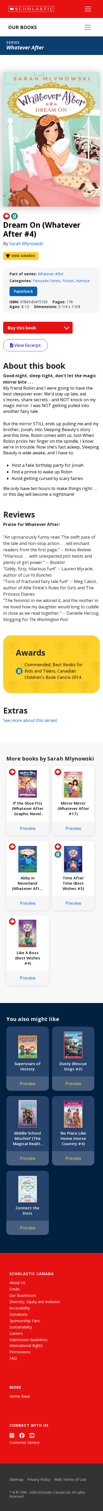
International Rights (26, 1345)
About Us (17, 1282)
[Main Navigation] (88, 9)
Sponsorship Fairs (25, 1320)
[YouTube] (32, 1435)
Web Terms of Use (70, 1479)
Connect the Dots (27, 1210)
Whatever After (51, 273)
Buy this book (22, 328)
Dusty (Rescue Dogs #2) (73, 1066)
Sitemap (17, 1479)
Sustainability (21, 1327)
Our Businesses (23, 1295)
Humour (83, 280)
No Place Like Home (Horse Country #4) (73, 1138)
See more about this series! (30, 720)
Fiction (68, 280)
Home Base (20, 1396)
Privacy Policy (38, 1479)
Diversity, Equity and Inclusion (35, 1301)
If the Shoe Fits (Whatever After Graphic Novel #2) (27, 808)
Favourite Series (46, 280)
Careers (16, 1333)
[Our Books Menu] (88, 27)
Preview (27, 828)
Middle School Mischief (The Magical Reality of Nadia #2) (27, 1138)
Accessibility (20, 1308)
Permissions (20, 1351)
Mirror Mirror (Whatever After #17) (73, 808)
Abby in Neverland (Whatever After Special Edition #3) (27, 883)
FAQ (13, 1358)
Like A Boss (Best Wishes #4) (27, 958)
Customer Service (25, 1442)
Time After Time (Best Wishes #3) (73, 883)
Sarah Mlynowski (26, 243)
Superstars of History (27, 1066)
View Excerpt (27, 345)
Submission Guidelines (29, 1339)
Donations (18, 1314)
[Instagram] (12, 1435)
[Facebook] (22, 1435)
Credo (15, 1288)
